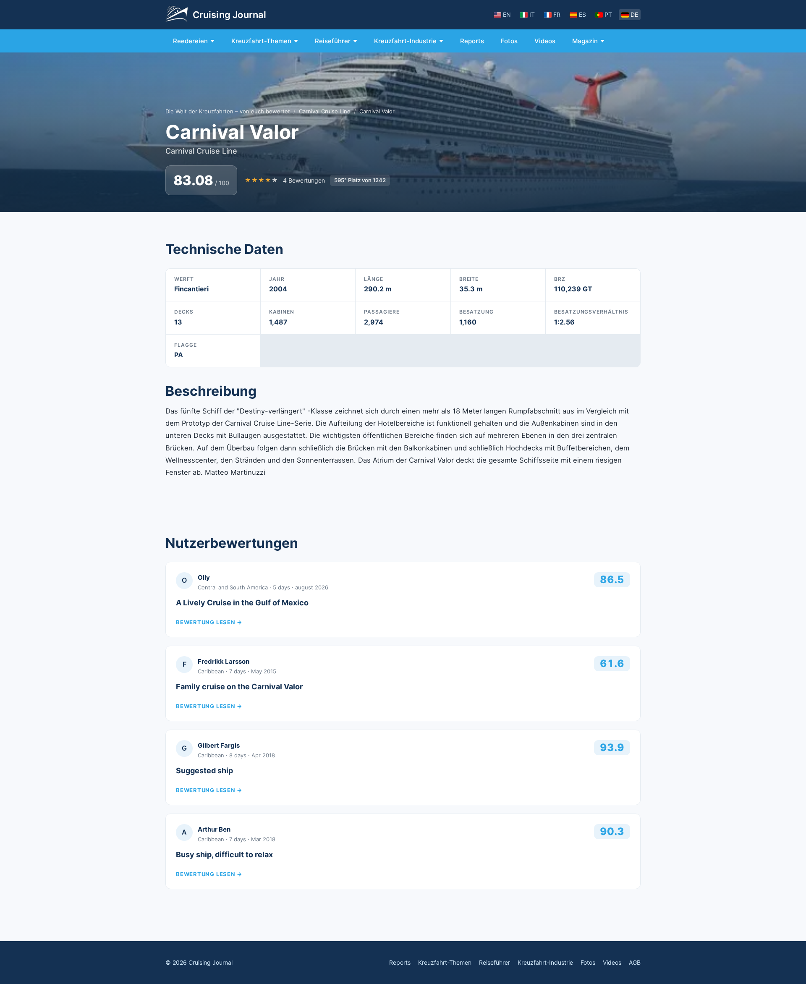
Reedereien (190, 41)
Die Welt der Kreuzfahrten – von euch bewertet (227, 111)
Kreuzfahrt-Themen (261, 41)
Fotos (509, 41)
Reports (472, 41)
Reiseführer (333, 41)
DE (634, 14)
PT (608, 14)
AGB (635, 962)
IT (532, 14)
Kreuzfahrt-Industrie (405, 41)
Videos (544, 41)
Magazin (585, 41)
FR (556, 14)
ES (582, 14)
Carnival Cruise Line (325, 111)
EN (507, 14)
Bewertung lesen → (209, 622)
